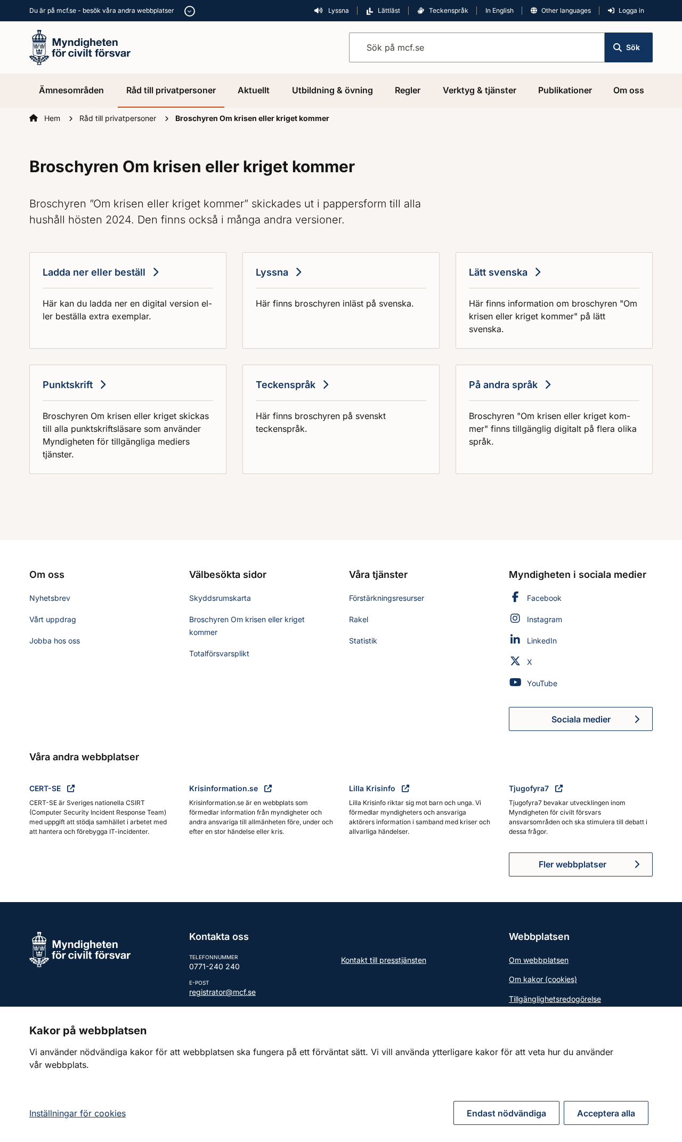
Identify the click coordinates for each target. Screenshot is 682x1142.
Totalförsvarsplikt (219, 653)
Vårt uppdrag (52, 619)
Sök (633, 47)
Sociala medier (602, 722)
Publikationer (565, 90)
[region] (341, 1074)
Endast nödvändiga (506, 1113)
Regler (407, 90)
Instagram (544, 619)
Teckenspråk (448, 10)
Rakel (358, 619)
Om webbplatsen (539, 959)
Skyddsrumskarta (220, 597)
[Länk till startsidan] (80, 46)
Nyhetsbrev (49, 597)
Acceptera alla (606, 1113)
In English (499, 10)
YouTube (542, 683)
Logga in (631, 10)
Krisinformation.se (224, 788)
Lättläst (389, 10)
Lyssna (338, 10)
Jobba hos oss (54, 640)
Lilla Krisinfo (373, 788)
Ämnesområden (71, 90)
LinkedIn (542, 640)
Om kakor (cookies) (543, 979)
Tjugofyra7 (530, 788)
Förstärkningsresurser (386, 597)
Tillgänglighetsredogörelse (555, 998)
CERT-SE (46, 788)
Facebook (544, 597)
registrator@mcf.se (222, 991)
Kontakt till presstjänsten (383, 959)
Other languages (566, 10)
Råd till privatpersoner (171, 90)
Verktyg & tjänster (479, 90)
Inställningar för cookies (77, 1113)
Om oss (628, 90)
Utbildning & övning (332, 90)
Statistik (363, 640)
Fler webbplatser (572, 864)
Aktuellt (254, 90)
